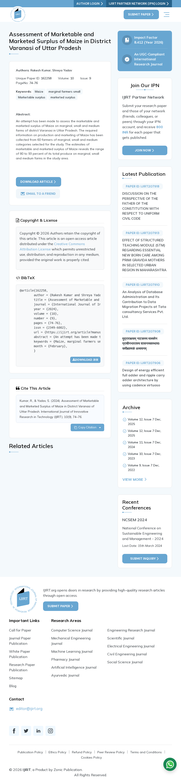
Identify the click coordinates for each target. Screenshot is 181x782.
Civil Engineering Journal (127, 654)
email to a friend (41, 194)
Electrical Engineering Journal (131, 646)
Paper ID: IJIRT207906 (143, 363)
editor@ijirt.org (29, 708)
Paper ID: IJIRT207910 (143, 285)
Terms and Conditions (146, 752)
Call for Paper (20, 630)
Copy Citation (88, 427)
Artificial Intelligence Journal (73, 667)
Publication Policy (30, 752)
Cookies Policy (91, 757)
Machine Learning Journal (71, 651)
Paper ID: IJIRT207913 (142, 233)
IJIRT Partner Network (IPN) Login (137, 4)
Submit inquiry (143, 559)
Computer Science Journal (71, 630)
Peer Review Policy (110, 752)
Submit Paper (139, 14)
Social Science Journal (125, 662)
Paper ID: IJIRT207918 (142, 186)
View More (133, 479)
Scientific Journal (120, 638)
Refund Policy (82, 752)
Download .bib (86, 360)
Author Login (88, 4)
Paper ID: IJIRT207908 (143, 331)
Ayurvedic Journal (65, 675)
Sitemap (16, 678)
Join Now (143, 150)
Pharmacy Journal (65, 659)
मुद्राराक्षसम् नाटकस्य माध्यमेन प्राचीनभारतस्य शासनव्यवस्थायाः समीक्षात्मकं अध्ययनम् (141, 343)
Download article (36, 182)
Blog (12, 686)
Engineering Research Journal (131, 630)
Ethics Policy (57, 752)
